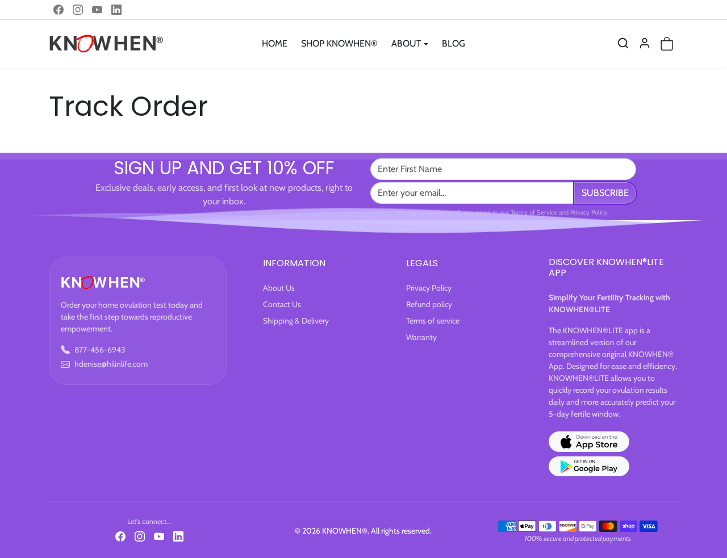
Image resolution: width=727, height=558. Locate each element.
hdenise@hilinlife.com (111, 364)
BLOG (453, 43)
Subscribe (605, 192)
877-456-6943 (100, 350)
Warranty (421, 337)
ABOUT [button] (406, 43)
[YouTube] (97, 9)
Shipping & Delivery (296, 321)
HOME (274, 43)
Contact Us (282, 304)
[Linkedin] (116, 9)
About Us (279, 288)
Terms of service (432, 321)
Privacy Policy (429, 288)
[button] (623, 43)
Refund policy (429, 304)
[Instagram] (77, 9)
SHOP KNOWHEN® (339, 43)
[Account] (644, 43)
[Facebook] (58, 9)
